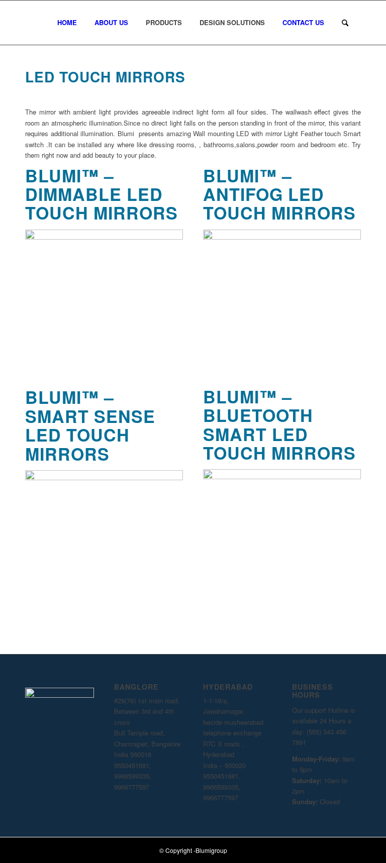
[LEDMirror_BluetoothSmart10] (282, 476)
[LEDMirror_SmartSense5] (104, 477)
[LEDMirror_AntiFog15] (282, 237)
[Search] (345, 23)
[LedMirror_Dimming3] (104, 237)
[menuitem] (70, 23)
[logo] (37, 23)
